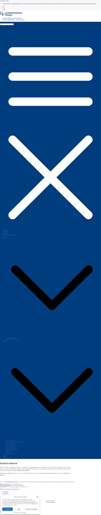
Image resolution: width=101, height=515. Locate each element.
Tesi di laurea (9, 453)
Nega (18, 509)
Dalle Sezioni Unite (11, 447)
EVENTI (5, 455)
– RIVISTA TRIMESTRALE (12, 339)
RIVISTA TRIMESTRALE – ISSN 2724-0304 (13, 20)
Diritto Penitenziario (11, 448)
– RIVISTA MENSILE (11, 337)
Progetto (5, 233)
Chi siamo (5, 491)
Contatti (5, 493)
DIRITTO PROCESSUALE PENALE (14, 442)
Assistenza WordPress (50, 502)
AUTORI (5, 236)
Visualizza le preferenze (31, 509)
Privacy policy (23, 512)
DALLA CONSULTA (11, 443)
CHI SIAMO (6, 231)
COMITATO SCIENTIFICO (9, 235)
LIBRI (4, 456)
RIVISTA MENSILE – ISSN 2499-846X (12, 18)
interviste (8, 451)
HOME (4, 230)
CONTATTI (5, 458)
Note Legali (6, 495)
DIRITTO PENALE (10, 440)
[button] (37, 497)
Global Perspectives (11, 450)
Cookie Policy (16, 512)
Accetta (7, 509)
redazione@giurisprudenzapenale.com (11, 489)
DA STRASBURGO (10, 445)
